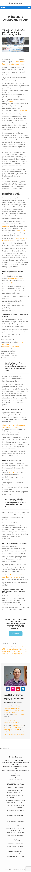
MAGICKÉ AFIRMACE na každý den (15, 795)
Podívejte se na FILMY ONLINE (15, 790)
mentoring (14, 722)
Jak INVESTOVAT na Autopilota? (15, 832)
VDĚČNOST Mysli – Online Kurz (15, 803)
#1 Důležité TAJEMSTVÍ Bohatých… (16, 819)
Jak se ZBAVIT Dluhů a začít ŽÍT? (15, 835)
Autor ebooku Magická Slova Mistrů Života (14, 699)
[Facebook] (8, 689)
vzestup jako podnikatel (12, 730)
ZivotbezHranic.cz (15, 3)
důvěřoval (5, 226)
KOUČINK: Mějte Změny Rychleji (15, 856)
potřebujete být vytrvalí (15, 278)
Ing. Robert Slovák (13, 695)
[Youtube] (18, 689)
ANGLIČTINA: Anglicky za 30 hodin (15, 810)
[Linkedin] (23, 689)
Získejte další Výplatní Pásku (15, 851)
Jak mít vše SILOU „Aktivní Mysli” (15, 805)
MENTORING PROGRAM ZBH (15, 844)
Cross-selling (22, 110)
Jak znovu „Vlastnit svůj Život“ (15, 854)
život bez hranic (19, 714)
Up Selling (11, 101)
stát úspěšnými (10, 283)
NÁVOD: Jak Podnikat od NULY (15, 846)
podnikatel (13, 473)
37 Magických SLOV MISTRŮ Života (15, 800)
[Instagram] (13, 689)
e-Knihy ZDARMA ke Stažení (15, 787)
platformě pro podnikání (12, 727)
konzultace (11, 720)
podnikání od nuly (18, 725)
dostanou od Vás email (10, 347)
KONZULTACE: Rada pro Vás (15, 859)
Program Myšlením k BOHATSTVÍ (15, 808)
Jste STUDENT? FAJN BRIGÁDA (15, 849)
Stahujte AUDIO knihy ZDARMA (15, 792)
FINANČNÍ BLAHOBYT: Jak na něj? (15, 821)
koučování (7, 722)
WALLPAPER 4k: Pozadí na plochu (15, 798)
